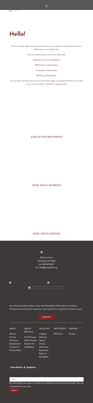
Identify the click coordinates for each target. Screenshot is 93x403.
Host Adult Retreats (46, 185)
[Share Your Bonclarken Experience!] (46, 289)
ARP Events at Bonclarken (46, 65)
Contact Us (14, 347)
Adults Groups (30, 340)
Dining (42, 344)
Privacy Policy (15, 350)
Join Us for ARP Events (46, 137)
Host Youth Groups (46, 234)
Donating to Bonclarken (46, 70)
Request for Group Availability (46, 60)
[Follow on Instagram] (49, 274)
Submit (14, 390)
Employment (15, 344)
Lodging (42, 334)
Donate (46, 317)
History (12, 334)
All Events (58, 334)
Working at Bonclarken (46, 76)
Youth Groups (30, 337)
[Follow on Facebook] (43, 274)
